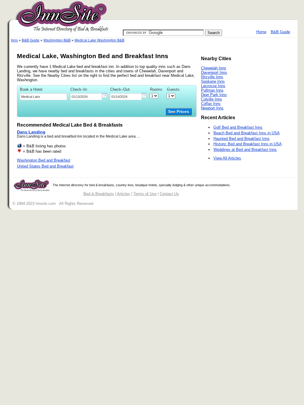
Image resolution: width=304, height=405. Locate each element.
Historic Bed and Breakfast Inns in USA (247, 144)
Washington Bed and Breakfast (43, 160)
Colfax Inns (211, 103)
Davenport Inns (214, 72)
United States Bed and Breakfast (45, 166)
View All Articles (227, 158)
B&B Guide (280, 32)
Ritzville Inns (212, 77)
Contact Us (169, 194)
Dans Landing (31, 132)
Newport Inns (212, 108)
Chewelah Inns (213, 68)
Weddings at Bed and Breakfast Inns (245, 149)
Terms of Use (144, 194)
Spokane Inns (213, 81)
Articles (123, 194)
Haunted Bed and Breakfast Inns (241, 138)
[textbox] (43, 96)
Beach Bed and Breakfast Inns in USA (246, 133)
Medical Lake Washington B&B (99, 40)
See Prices (178, 111)
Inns (14, 40)
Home (261, 32)
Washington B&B (57, 40)
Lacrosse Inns (213, 86)
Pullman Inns (212, 90)
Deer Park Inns (214, 95)
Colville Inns (211, 99)
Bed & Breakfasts (98, 194)
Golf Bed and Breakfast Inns (237, 127)
